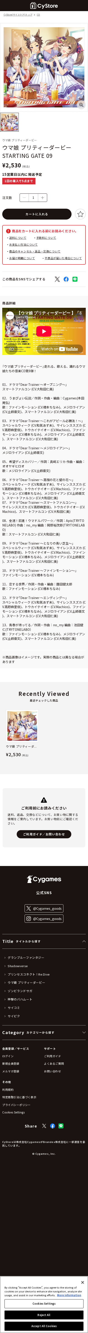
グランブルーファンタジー (26, 958)
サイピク (14, 1016)
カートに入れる (36, 214)
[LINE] (60, 1125)
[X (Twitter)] (44, 1125)
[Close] (83, 1282)
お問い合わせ (52, 1071)
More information (69, 1295)
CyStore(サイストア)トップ (18, 14)
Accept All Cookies (44, 1326)
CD (38, 14)
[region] (44, 1304)
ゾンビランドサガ (20, 991)
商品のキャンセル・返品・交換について (34, 251)
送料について (17, 238)
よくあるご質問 (54, 1063)
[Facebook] (52, 1125)
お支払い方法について (23, 244)
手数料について (46, 238)
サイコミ (14, 1008)
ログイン (8, 1056)
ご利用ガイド (52, 1056)
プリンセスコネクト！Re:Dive (29, 974)
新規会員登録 (10, 1063)
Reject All (43, 1315)
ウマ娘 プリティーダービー (26, 983)
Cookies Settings (44, 1303)
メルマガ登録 (10, 1071)
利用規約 (8, 1089)
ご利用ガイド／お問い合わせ (44, 834)
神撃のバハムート (20, 999)
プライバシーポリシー (16, 1105)
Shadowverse (18, 966)
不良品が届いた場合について (63, 258)
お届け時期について (22, 258)
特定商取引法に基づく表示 (19, 1097)
